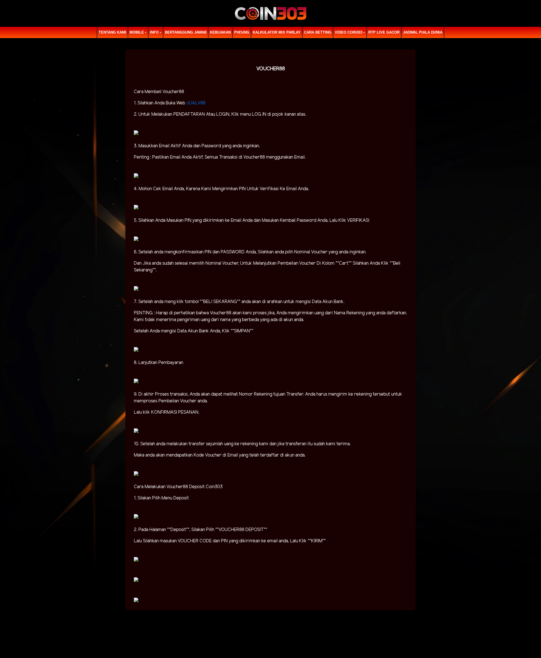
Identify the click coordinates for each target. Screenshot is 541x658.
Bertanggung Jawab (186, 32)
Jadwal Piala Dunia (422, 32)
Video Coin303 (348, 32)
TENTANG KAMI (112, 32)
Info (154, 32)
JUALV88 (195, 103)
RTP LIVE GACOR (384, 32)
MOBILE (137, 32)
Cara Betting (317, 32)
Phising (241, 32)
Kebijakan (220, 32)
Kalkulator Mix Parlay (277, 32)
